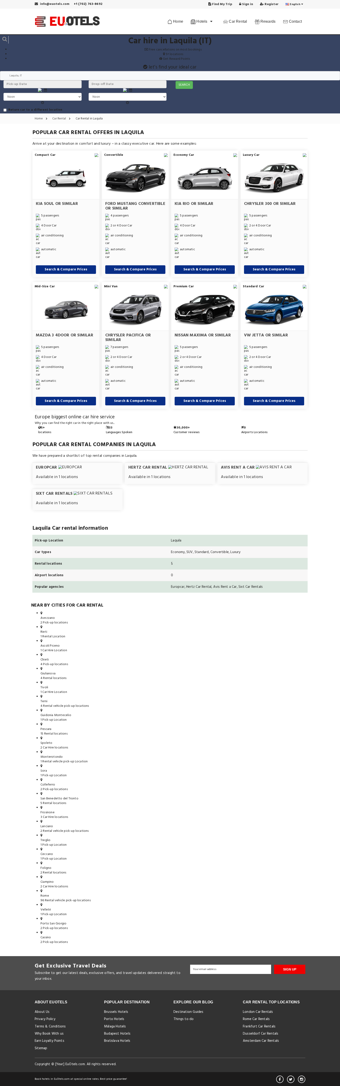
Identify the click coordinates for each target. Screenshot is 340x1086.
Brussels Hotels (116, 1012)
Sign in (247, 4)
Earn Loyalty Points (49, 1041)
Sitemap (41, 1048)
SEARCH (184, 85)
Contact (295, 21)
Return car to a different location (35, 110)
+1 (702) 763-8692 (88, 4)
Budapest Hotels (117, 1033)
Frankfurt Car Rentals (259, 1026)
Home (177, 21)
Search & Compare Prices (66, 269)
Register (271, 4)
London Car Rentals (258, 1012)
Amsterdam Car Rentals (261, 1041)
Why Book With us (49, 1033)
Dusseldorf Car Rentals (260, 1033)
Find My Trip (221, 4)
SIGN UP (289, 969)
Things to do (183, 1019)
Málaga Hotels (115, 1026)
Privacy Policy (45, 1019)
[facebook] (280, 1079)
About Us (42, 1012)
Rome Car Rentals (256, 1019)
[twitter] (290, 1079)
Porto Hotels (114, 1019)
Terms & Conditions (50, 1026)
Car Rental (237, 21)
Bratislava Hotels (117, 1041)
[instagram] (301, 1079)
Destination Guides (188, 1012)
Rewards (268, 21)
